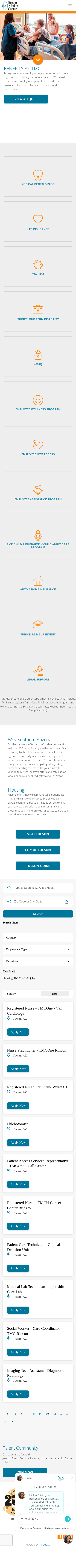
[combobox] (38, 901)
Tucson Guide (38, 866)
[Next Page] (13, 1421)
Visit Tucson (38, 834)
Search (38, 914)
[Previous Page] (8, 1414)
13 (66, 1413)
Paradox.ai (45, 1544)
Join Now (25, 1472)
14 (5, 1421)
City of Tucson (38, 850)
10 (47, 1413)
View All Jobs (25, 99)
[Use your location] (66, 901)
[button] (38, 937)
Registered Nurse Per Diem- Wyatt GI (37, 1087)
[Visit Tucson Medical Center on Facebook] (60, 1536)
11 (55, 1413)
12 (60, 1413)
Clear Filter (8, 971)
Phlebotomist (17, 1124)
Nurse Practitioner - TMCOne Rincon (36, 1050)
